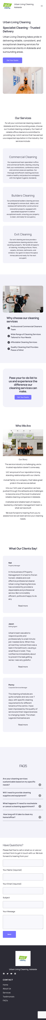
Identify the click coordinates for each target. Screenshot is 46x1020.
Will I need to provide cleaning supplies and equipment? (17, 794)
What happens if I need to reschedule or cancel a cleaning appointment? (20, 805)
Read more (23, 605)
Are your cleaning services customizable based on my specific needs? (19, 781)
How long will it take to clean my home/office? (18, 816)
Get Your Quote (12, 60)
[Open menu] (41, 5)
